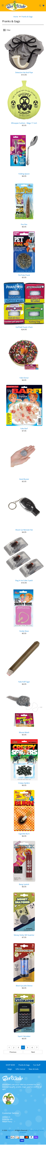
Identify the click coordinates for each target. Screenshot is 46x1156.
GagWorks (10, 1130)
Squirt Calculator (24, 1036)
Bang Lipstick (24, 884)
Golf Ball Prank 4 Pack (24, 327)
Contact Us (6, 1117)
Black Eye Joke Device (24, 985)
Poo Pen (24, 224)
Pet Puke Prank (24, 275)
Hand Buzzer (24, 479)
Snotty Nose (24, 631)
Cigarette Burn (24, 834)
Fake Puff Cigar (24, 682)
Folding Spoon (24, 174)
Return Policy (7, 1122)
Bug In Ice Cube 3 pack (24, 580)
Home (15, 16)
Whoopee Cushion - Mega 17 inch (24, 123)
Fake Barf (24, 428)
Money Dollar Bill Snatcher (24, 935)
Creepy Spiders (24, 783)
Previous (13, 1052)
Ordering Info (7, 1119)
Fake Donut (24, 378)
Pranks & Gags (27, 16)
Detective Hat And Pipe (24, 72)
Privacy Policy (33, 1130)
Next (33, 1052)
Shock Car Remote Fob (24, 530)
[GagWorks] (21, 6)
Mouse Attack (24, 732)
